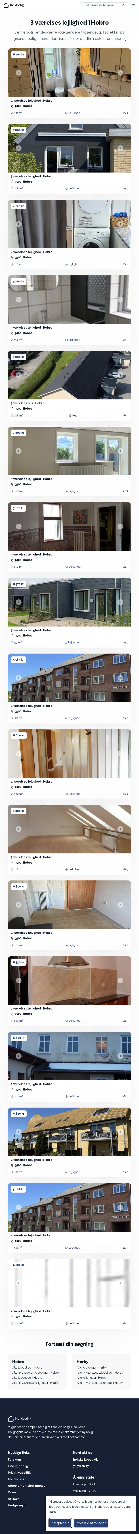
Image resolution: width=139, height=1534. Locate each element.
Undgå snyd (17, 1505)
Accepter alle (60, 1523)
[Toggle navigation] (133, 5)
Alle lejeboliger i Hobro (27, 1367)
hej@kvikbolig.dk (85, 1459)
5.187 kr (18, 659)
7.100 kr (18, 508)
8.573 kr (18, 584)
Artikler (13, 1498)
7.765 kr (18, 206)
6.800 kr (19, 886)
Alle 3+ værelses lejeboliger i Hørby (100, 1372)
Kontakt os (16, 1479)
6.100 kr (18, 54)
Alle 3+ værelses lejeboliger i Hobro (35, 1372)
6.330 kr (18, 962)
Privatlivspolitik (19, 1472)
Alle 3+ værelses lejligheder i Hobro (35, 1382)
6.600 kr (19, 735)
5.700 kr (18, 281)
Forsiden (14, 1459)
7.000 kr (18, 811)
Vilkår (12, 1492)
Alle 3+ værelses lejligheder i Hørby (100, 1382)
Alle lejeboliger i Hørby (92, 1367)
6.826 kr (18, 1113)
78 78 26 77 (81, 1466)
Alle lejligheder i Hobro (27, 1377)
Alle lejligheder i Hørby (91, 1377)
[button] (18, 72)
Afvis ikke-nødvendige (91, 1523)
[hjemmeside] (20, 1418)
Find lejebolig (18, 1466)
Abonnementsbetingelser (27, 1485)
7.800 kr (18, 130)
